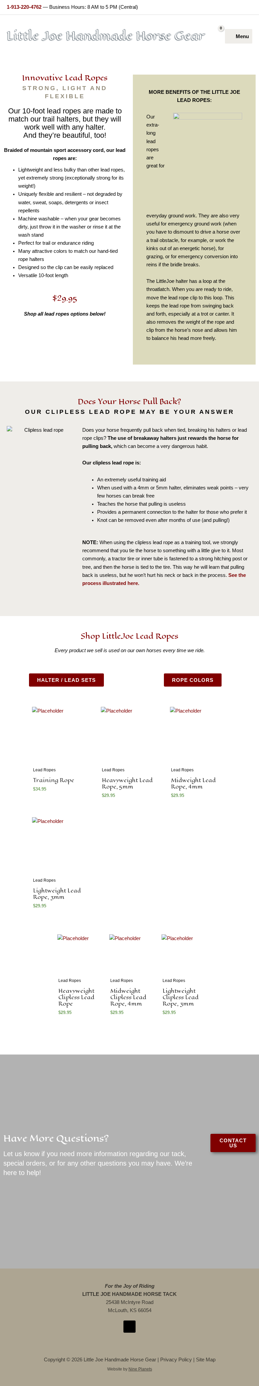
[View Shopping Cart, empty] (218, 36)
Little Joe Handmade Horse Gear (105, 36)
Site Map (205, 1359)
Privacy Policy (176, 1359)
